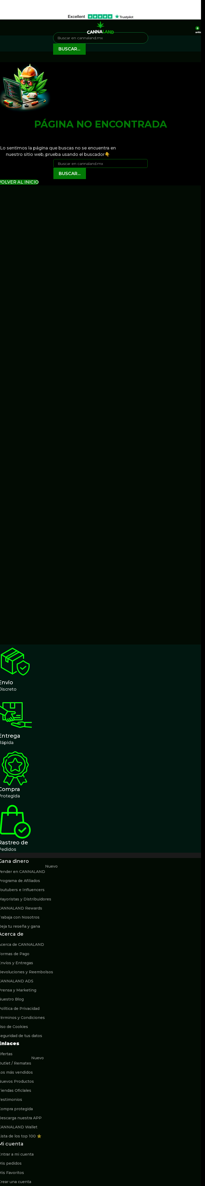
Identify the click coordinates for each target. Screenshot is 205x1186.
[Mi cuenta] (189, 27)
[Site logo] (101, 27)
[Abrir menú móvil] (6, 27)
